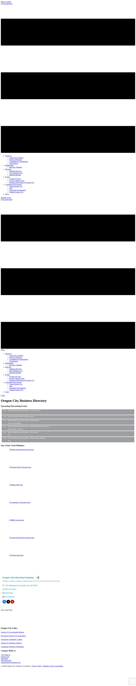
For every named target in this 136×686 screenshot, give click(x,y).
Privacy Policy (37, 666)
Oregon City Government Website (12, 632)
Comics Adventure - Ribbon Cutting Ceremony (21, 416)
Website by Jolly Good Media (53, 666)
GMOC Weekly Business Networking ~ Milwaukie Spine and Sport (26, 438)
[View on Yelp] (12, 603)
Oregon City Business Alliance (11, 643)
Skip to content (6, 2)
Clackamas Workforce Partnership (12, 647)
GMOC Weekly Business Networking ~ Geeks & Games (23, 420)
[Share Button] (37, 577)
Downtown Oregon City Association (13, 636)
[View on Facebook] (4, 603)
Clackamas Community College (11, 639)
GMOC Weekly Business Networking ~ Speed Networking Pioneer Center (28, 426)
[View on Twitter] (8, 603)
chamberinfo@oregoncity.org (11, 662)
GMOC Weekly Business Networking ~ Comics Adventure (24, 410)
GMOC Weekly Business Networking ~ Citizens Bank (23, 432)
